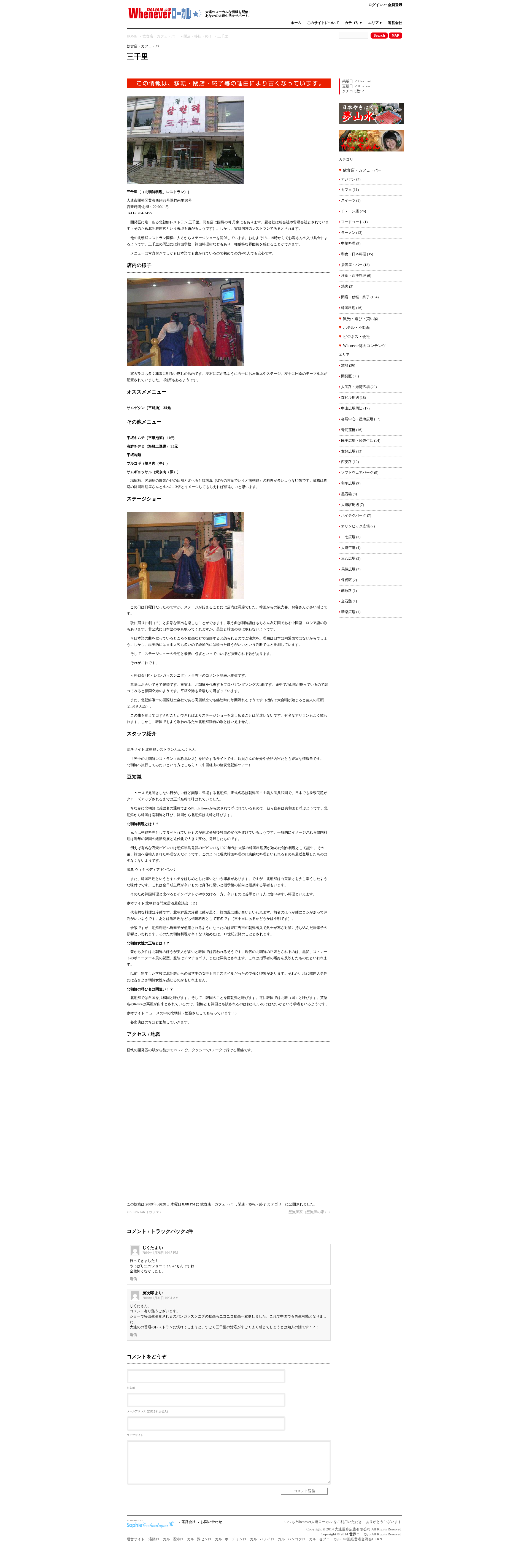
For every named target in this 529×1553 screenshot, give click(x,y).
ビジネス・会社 (356, 337)
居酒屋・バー (352, 265)
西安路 (346, 462)
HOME (132, 36)
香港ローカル (183, 1539)
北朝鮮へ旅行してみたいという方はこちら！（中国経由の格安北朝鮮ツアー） (189, 765)
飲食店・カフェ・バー (160, 36)
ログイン (375, 5)
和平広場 (348, 483)
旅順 (344, 365)
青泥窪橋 (348, 430)
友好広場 (348, 451)
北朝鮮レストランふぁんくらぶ (170, 750)
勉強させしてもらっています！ (210, 1013)
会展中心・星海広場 (357, 419)
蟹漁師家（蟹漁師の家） (308, 1212)
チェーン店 (350, 211)
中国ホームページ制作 (151, 1524)
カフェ (346, 190)
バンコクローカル (302, 1539)
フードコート (352, 222)
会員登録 (395, 5)
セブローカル (330, 1539)
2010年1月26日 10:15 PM (160, 1252)
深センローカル (209, 1539)
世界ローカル (360, 1534)
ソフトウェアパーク (357, 473)
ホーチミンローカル (241, 1539)
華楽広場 (348, 612)
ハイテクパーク (353, 515)
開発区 (346, 376)
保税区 (346, 580)
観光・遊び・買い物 (360, 319)
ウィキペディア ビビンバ (155, 870)
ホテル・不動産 (356, 328)
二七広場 (348, 537)
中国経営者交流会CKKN (362, 1539)
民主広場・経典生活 (357, 441)
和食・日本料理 (353, 254)
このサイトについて (323, 23)
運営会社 (395, 23)
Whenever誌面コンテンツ (364, 346)
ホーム (296, 23)
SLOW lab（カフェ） (146, 1212)
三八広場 (348, 558)
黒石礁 (346, 494)
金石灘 (346, 601)
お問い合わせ (211, 1522)
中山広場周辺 (352, 408)
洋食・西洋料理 (353, 276)
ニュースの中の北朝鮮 (163, 1013)
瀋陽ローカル (159, 1539)
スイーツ (348, 200)
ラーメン (348, 233)
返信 (133, 1279)
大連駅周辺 (350, 505)
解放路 (346, 591)
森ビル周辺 (350, 398)
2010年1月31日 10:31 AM (160, 1298)
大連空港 (348, 548)
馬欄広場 (348, 569)
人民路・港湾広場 (355, 387)
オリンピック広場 (355, 526)
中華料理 (348, 243)
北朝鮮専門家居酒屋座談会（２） (172, 903)
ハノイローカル (272, 1539)
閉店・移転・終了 (197, 36)
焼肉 (344, 286)
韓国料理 (348, 308)
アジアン (348, 179)
